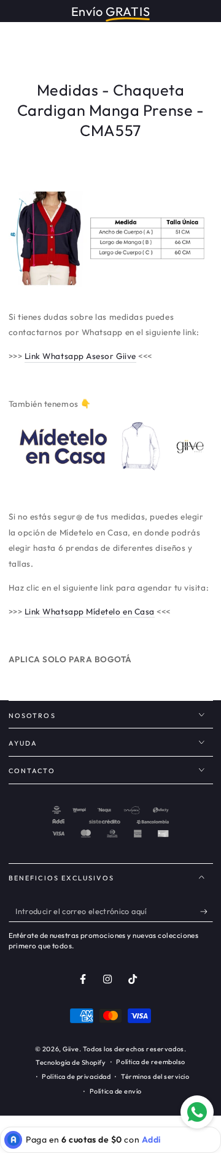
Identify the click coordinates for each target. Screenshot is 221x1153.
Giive (71, 1049)
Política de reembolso (150, 1061)
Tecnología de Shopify (71, 1062)
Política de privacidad (76, 1076)
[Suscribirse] (206, 911)
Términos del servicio (155, 1076)
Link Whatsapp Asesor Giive (80, 355)
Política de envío (116, 1091)
